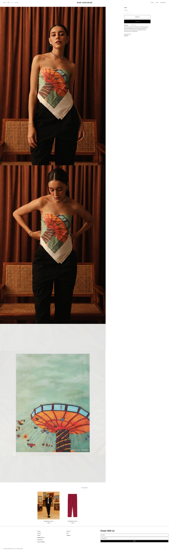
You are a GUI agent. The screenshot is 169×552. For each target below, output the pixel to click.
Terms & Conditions (41, 541)
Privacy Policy (40, 539)
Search (14, 548)
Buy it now (137, 21)
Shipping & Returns (40, 537)
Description (126, 25)
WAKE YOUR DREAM (7, 548)
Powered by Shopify (19, 548)
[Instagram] (165, 548)
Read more (126, 35)
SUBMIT (134, 541)
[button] (8, 2)
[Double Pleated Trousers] (48, 505)
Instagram (68, 535)
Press (67, 533)
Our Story (39, 533)
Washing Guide (133, 25)
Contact (38, 535)
